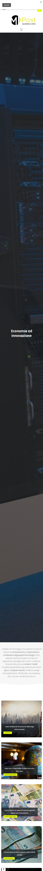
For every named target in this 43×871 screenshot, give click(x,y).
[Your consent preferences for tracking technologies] (4, 869)
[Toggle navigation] (21, 30)
